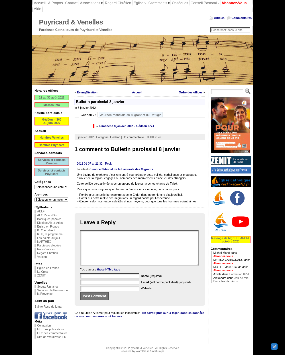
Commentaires (242, 18)
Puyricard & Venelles (71, 22)
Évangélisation (87, 92)
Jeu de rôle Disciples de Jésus (230, 279)
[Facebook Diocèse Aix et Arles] (219, 206)
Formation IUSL (239, 274)
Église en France (48, 226)
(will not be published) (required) (166, 282)
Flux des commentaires (52, 333)
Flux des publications (51, 329)
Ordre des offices (190, 92)
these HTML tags (108, 269)
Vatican (42, 256)
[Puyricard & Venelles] (142, 60)
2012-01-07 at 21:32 (89, 163)
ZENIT (41, 275)
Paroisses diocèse (49, 245)
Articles (219, 18)
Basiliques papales (49, 219)
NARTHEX (44, 241)
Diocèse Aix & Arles (50, 222)
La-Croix (42, 271)
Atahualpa (158, 351)
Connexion (44, 325)
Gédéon (115, 137)
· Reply (107, 163)
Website (146, 288)
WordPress (142, 351)
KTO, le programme (50, 234)
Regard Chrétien (47, 253)
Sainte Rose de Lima (48, 306)
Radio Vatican (46, 249)
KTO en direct (46, 230)
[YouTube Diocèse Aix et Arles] (231, 232)
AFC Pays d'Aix (47, 215)
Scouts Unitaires (48, 286)
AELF (41, 211)
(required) (151, 276)
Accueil (137, 92)
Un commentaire (133, 137)
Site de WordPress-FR (51, 337)
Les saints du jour (48, 238)
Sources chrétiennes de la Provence (52, 292)
